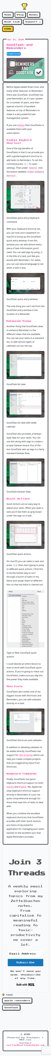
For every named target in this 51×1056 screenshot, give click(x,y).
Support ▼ (33, 22)
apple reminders (17, 1000)
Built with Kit (25, 984)
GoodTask (11, 1007)
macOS (10, 786)
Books (33, 15)
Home (7, 15)
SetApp (20, 125)
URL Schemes (26, 755)
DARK (7, 29)
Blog (20, 15)
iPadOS (22, 786)
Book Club (12, 22)
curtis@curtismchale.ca (25, 1045)
